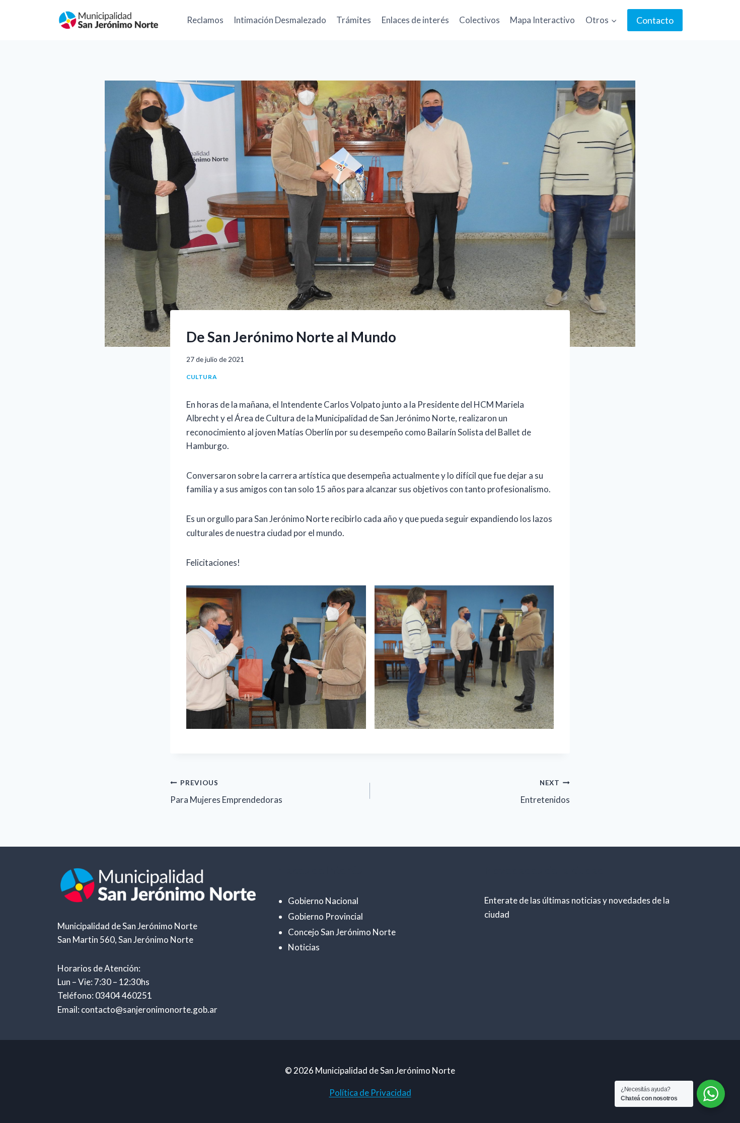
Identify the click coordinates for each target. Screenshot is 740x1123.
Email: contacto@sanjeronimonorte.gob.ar (137, 1009)
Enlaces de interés (415, 20)
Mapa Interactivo (542, 20)
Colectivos (479, 20)
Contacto (655, 20)
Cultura (201, 377)
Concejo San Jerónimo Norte (342, 932)
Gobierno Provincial (325, 916)
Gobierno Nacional (323, 900)
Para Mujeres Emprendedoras (226, 792)
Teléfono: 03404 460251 (104, 995)
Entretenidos (545, 792)
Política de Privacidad (370, 1092)
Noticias (304, 947)
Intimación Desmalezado (280, 20)
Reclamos (205, 20)
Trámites (353, 20)
